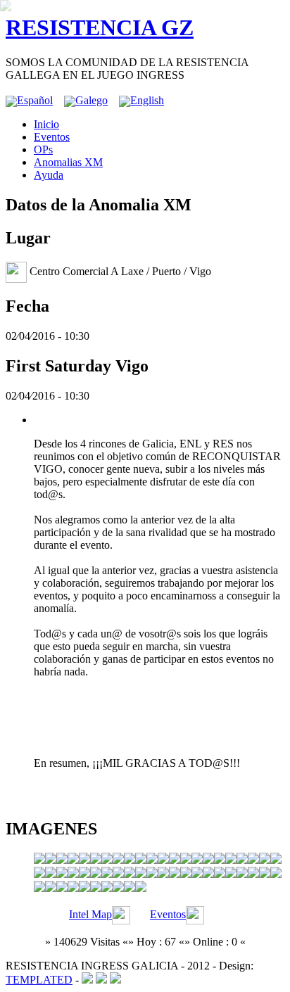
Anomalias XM (68, 162)
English (147, 100)
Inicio (46, 124)
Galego (91, 100)
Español (35, 100)
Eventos (52, 137)
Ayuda (48, 175)
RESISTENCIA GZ (100, 27)
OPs (43, 149)
